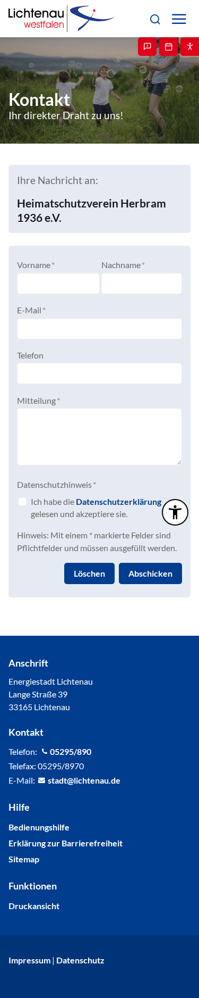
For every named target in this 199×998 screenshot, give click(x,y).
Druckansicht (33, 906)
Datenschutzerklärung (118, 501)
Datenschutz (80, 960)
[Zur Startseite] (61, 18)
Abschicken (150, 573)
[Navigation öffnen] (179, 19)
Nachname (123, 265)
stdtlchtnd (82, 780)
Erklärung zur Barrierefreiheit (65, 843)
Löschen (89, 573)
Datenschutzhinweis (56, 484)
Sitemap (23, 859)
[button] (155, 18)
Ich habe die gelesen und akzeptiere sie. (96, 507)
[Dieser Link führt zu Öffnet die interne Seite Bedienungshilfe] (189, 46)
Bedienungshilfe (39, 827)
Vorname (36, 265)
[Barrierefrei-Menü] (175, 512)
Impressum (29, 960)
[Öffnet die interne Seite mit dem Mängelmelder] (147, 46)
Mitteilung (38, 400)
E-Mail (31, 310)
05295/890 (70, 751)
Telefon (30, 355)
